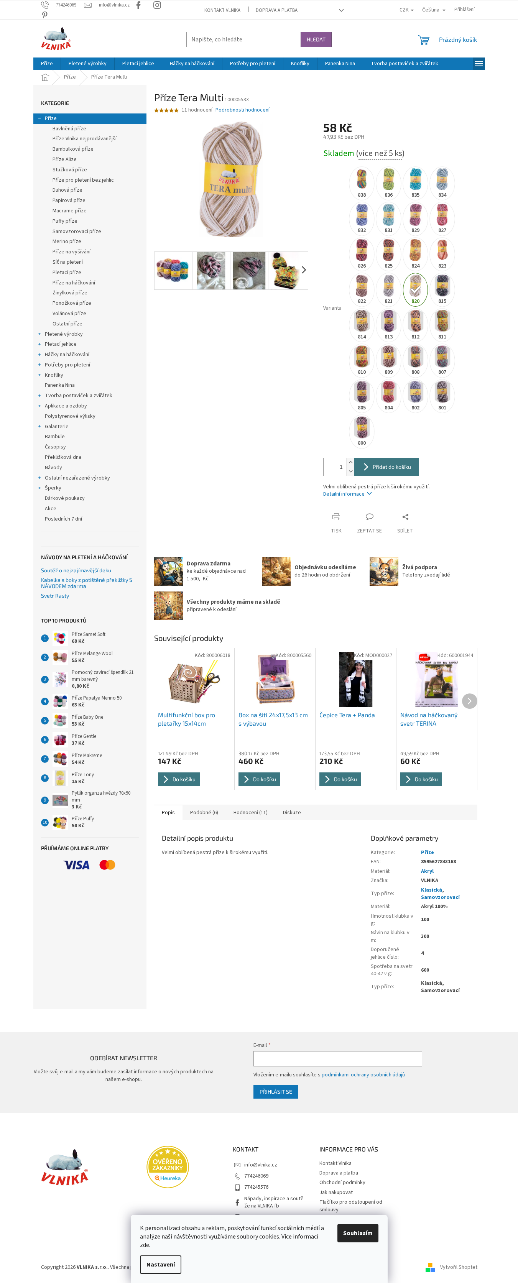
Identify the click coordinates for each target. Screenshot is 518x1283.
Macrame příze (70, 211)
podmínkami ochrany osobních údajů (363, 1075)
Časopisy (55, 447)
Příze (51, 118)
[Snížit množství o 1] (350, 471)
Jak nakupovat (336, 1192)
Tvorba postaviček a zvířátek (78, 395)
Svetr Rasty (55, 595)
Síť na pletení (68, 262)
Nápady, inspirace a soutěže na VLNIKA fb (274, 1202)
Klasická (431, 890)
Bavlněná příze (69, 129)
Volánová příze (69, 313)
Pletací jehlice (61, 344)
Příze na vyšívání (71, 252)
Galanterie (57, 426)
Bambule (55, 436)
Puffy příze (65, 221)
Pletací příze (67, 272)
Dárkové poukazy (65, 498)
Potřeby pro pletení (67, 365)
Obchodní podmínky (342, 1182)
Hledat (316, 39)
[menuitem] (47, 63)
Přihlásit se (276, 1091)
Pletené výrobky (64, 334)
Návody (53, 467)
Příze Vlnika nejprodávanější (85, 139)
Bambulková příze (73, 149)
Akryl (427, 871)
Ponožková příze (72, 303)
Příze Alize (65, 159)
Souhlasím (358, 1233)
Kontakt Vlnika (222, 10)
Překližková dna (63, 457)
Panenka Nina (60, 385)
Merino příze (67, 241)
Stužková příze (70, 170)
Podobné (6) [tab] (204, 812)
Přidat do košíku (392, 466)
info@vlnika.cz (260, 1165)
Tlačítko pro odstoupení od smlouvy (350, 1205)
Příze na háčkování (74, 283)
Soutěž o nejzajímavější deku (76, 570)
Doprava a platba (277, 10)
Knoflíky (54, 375)
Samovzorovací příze (77, 231)
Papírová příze (69, 200)
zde (144, 1245)
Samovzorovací (440, 897)
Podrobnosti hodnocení (242, 110)
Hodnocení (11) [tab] (251, 812)
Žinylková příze (70, 293)
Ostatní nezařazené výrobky (77, 478)
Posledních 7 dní (63, 519)
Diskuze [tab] (292, 812)
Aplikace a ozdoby (66, 406)
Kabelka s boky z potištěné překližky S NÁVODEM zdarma (86, 583)
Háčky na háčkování (67, 354)
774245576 (256, 1187)
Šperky (53, 488)
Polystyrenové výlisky (70, 416)
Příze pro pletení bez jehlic (83, 180)
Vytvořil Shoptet (458, 1267)
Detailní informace (344, 494)
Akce (50, 509)
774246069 (256, 1176)
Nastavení (160, 1264)
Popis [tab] (168, 812)
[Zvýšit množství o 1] (350, 462)
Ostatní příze (67, 324)
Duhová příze (67, 190)
